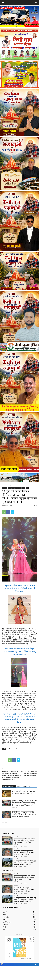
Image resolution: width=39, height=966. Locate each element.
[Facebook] (8, 512)
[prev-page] (3, 821)
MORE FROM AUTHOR (23, 786)
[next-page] (6, 821)
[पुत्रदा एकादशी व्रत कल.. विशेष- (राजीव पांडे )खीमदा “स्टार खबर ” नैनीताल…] (6, 793)
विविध (27, 488)
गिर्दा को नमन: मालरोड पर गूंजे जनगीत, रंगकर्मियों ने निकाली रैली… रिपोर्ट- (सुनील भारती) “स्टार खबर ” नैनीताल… (24, 814)
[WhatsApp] (4, 512)
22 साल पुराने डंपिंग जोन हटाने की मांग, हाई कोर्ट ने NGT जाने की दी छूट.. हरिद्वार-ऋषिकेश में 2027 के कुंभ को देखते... (25, 862)
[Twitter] (12, 512)
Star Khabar (16, 846)
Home (3, 485)
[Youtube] (35, 964)
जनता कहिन (10, 488)
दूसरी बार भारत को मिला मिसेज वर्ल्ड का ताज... (16, 749)
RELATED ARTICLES (9, 786)
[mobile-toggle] (3, 2)
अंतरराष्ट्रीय (9, 485)
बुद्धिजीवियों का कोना (17, 488)
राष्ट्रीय (23, 488)
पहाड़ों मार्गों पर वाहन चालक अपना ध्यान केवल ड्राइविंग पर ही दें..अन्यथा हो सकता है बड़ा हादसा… (28, 773)
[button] (36, 2)
